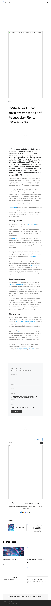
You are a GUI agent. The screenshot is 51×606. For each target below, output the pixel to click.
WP (7, 603)
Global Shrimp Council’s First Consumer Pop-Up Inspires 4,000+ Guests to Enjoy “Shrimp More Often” (38, 528)
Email (13, 388)
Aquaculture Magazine (10, 601)
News (9, 101)
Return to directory (37, 439)
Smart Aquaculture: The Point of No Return (19, 526)
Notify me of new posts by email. (23, 407)
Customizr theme (19, 603)
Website (13, 393)
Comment (14, 374)
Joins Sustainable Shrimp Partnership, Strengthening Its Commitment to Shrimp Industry (36, 581)
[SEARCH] (23, 443)
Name (13, 384)
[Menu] (47, 2)
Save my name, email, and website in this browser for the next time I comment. (24, 398)
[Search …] (41, 443)
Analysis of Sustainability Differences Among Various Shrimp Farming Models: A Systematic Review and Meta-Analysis (12, 577)
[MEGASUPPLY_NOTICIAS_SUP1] (25, 21)
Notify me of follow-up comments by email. (24, 403)
